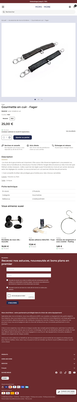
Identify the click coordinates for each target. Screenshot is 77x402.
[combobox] (38, 12)
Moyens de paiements (8, 384)
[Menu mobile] (13, 6)
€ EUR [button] (4, 378)
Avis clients (34, 145)
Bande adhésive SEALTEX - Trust (42, 240)
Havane (5, 118)
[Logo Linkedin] (70, 372)
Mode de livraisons (7, 390)
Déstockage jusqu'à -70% (38, 1)
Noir (12, 118)
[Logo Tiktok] (65, 372)
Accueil (4, 20)
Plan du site (28, 398)
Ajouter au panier (22, 137)
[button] (38, 368)
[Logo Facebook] (56, 372)
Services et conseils (12, 145)
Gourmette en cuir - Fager (40, 20)
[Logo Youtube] (74, 372)
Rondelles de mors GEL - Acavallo (11, 241)
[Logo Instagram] (61, 372)
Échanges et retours (63, 145)
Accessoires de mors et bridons (19, 20)
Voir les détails (70, 131)
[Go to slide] (35, 99)
